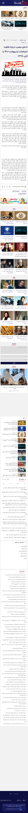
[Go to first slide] (26, 377)
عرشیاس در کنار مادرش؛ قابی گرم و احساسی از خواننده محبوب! (21, 292)
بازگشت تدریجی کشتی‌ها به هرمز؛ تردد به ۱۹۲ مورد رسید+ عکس (14, 595)
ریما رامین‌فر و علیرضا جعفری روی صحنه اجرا (7, 322)
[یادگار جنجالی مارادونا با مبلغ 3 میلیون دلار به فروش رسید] (22, 452)
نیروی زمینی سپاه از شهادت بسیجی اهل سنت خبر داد (15, 689)
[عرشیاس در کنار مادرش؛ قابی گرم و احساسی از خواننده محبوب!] (20, 284)
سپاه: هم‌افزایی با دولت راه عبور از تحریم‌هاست (17, 669)
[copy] (25, 186)
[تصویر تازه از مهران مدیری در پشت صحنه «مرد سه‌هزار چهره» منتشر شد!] (20, 330)
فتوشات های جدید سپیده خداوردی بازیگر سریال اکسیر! (7, 254)
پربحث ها (4, 479)
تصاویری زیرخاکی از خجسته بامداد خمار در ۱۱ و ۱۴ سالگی (7, 291)
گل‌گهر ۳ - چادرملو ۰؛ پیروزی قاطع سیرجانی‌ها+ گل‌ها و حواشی (14, 631)
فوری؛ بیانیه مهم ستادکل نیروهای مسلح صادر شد (16, 599)
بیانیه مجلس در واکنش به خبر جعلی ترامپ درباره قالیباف (15, 626)
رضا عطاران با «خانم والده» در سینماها (21, 322)
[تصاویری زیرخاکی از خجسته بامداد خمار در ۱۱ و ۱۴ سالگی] (7, 284)
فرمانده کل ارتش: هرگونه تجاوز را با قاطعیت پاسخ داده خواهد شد (13, 686)
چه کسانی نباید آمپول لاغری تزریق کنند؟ (18, 581)
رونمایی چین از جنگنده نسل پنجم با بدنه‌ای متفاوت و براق (7, 28)
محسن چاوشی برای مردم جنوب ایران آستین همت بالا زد (21, 307)
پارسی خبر (24, 191)
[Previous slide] (2, 377)
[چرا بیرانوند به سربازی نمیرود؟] (22, 458)
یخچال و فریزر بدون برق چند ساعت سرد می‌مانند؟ (16, 579)
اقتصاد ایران (24, 546)
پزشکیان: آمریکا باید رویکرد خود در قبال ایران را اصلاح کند (15, 605)
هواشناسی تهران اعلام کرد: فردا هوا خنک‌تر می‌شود (16, 680)
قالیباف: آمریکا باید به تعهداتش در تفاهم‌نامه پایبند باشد (15, 637)
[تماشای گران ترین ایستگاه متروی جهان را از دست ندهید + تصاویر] (14, 377)
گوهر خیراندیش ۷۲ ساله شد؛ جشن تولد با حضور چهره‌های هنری (21, 271)
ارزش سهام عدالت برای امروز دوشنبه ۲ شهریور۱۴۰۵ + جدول (14, 677)
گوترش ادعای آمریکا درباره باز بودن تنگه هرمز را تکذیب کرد (15, 671)
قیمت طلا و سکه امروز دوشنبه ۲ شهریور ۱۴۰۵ (7, 337)
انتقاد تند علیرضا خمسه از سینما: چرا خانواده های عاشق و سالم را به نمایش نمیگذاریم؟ (21, 254)
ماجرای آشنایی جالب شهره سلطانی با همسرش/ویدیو (16, 708)
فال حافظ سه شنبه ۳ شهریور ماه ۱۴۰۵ (20, 18)
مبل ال (25, 558)
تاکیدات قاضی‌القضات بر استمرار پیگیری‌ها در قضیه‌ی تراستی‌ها (14, 662)
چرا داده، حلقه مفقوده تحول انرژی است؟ (18, 691)
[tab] (17, 390)
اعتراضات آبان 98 (16, 191)
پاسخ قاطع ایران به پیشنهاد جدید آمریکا (17, 510)
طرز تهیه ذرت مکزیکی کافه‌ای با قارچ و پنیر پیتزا (17, 577)
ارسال (14, 363)
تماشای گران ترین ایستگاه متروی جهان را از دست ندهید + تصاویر (13, 387)
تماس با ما (16, 794)
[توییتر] (2, 187)
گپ (25, 800)
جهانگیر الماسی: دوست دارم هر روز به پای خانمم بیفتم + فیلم (14, 697)
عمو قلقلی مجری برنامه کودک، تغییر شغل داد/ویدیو (15, 537)
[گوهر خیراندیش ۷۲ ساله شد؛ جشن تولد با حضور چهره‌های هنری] (20, 263)
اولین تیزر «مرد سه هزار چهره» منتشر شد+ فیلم (16, 535)
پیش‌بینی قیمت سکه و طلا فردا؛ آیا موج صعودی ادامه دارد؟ (10, 423)
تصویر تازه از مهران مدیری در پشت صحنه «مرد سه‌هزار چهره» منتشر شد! (21, 338)
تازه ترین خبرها (24, 556)
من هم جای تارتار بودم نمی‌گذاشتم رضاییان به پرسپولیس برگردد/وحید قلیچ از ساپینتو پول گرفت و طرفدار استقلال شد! (14, 523)
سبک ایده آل (24, 549)
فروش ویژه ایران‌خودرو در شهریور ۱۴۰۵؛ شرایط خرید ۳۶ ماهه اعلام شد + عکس (7, 238)
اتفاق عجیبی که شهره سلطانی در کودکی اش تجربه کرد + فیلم (14, 717)
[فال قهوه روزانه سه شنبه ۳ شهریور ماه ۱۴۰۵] (7, 14)
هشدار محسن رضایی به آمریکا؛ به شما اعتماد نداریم (16, 612)
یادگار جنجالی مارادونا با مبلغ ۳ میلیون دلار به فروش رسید (9, 452)
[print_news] (9, 187)
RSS (10, 794)
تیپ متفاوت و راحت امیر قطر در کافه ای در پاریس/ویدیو (10, 476)
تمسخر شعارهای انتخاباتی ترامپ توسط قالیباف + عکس (15, 682)
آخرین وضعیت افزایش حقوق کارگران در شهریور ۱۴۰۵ (15, 629)
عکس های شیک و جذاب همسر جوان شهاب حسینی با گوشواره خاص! (7, 271)
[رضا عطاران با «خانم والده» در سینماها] (20, 315)
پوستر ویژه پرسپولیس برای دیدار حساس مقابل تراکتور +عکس (11, 464)
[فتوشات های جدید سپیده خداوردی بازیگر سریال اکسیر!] (7, 247)
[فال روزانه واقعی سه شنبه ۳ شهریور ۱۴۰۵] (20, 24)
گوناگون (25, 8)
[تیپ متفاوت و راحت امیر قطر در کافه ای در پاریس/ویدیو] (22, 475)
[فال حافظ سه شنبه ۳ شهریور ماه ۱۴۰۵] (20, 14)
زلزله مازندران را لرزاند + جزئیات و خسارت (18, 699)
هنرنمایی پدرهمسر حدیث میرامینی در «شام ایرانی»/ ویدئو (14, 528)
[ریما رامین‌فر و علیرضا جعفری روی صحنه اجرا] (7, 315)
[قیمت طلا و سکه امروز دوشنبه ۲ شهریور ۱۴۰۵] (7, 330)
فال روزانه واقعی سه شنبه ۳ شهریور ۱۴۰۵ (20, 28)
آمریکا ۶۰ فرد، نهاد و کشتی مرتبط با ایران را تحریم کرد (16, 597)
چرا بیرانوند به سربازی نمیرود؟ (11, 457)
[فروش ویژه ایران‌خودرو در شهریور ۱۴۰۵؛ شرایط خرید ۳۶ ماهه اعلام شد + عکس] (7, 230)
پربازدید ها (21, 479)
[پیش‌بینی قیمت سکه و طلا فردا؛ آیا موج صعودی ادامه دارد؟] (22, 422)
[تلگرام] (5, 187)
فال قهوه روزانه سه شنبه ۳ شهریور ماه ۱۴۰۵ (7, 18)
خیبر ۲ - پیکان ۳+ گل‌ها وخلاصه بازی (18, 648)
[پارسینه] (19, 3)
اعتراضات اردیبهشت (22, 193)
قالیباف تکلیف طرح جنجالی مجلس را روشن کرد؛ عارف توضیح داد (13, 640)
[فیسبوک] (7, 187)
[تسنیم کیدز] (14, 201)
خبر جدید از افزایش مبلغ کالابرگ (19, 706)
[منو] (3, 3)
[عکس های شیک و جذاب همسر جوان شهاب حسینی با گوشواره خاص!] (7, 263)
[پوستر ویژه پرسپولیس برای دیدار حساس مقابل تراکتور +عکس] (22, 464)
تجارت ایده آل (24, 553)
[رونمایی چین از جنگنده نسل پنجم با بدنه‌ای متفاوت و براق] (7, 24)
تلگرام (20, 800)
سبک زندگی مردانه (23, 551)
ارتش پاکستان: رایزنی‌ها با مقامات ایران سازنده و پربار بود (15, 575)
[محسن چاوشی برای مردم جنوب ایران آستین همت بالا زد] (20, 300)
